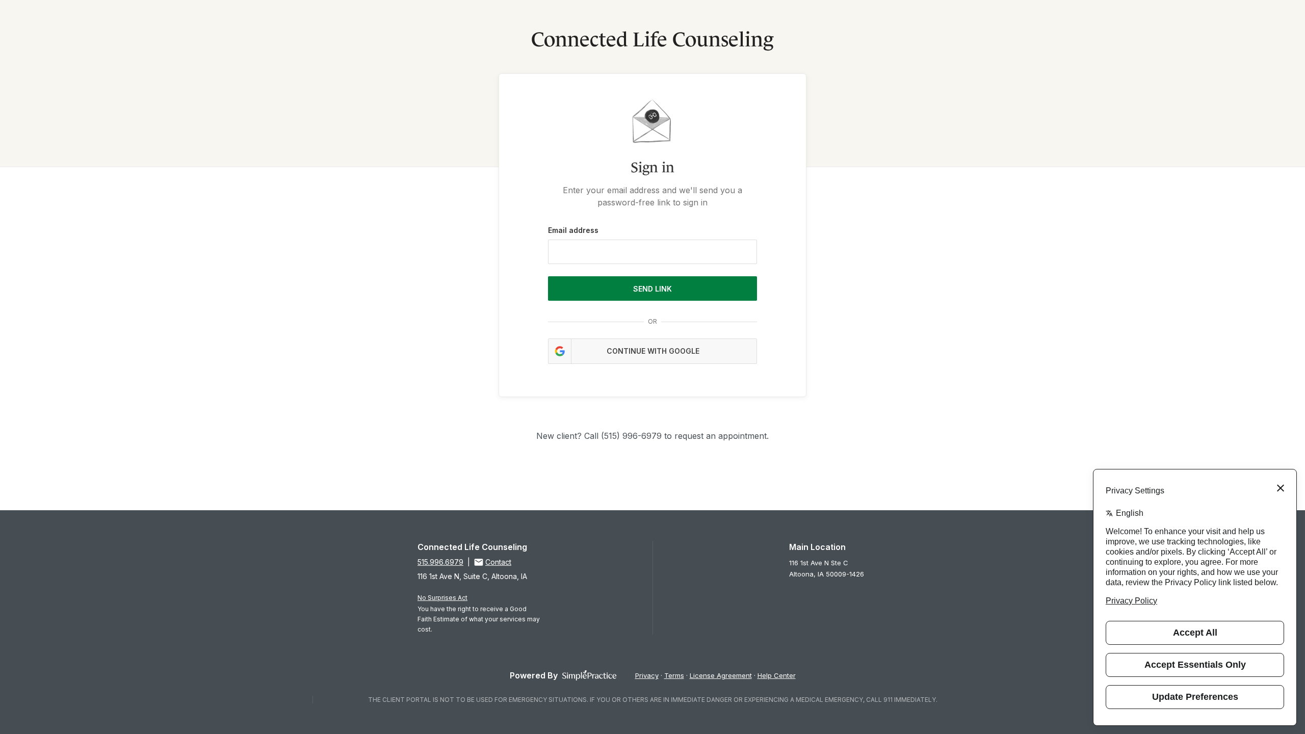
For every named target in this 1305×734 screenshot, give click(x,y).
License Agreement (721, 675)
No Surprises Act (442, 597)
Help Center (777, 675)
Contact (498, 562)
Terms (674, 675)
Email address (573, 230)
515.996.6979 (440, 562)
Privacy (647, 675)
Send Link (652, 288)
